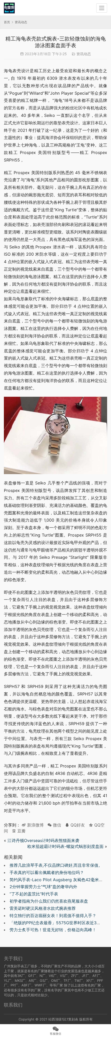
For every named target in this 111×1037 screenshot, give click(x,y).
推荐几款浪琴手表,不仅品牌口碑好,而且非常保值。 (56, 865)
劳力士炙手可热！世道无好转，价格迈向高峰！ (53, 929)
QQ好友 (77, 825)
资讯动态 (83, 54)
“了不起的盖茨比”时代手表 (34, 893)
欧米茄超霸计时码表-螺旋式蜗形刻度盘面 (65, 846)
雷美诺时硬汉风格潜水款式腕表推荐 (43, 908)
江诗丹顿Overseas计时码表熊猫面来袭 (43, 840)
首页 (7, 22)
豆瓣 (21, 830)
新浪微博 (35, 825)
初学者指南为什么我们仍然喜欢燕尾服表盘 (49, 901)
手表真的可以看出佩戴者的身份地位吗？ (47, 872)
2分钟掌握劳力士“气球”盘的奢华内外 (43, 886)
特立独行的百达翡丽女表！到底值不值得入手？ (53, 915)
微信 (54, 825)
